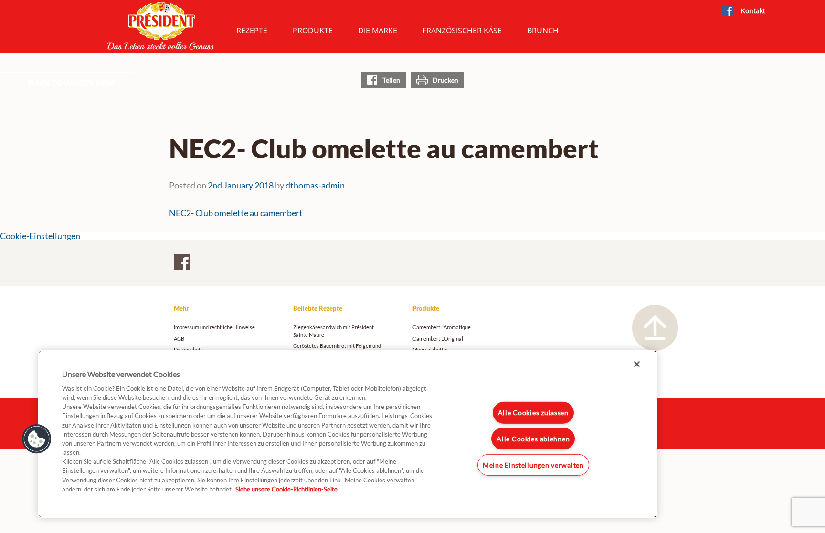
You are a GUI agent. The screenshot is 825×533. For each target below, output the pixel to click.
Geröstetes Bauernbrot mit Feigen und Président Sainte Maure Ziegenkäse (337, 349)
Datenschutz (188, 349)
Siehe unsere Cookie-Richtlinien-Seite (286, 489)
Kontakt (753, 10)
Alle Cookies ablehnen (533, 439)
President (161, 26)
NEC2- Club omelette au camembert (236, 213)
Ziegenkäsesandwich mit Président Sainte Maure (333, 330)
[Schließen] (636, 364)
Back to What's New (71, 82)
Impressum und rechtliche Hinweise (214, 327)
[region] (347, 434)
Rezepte (251, 30)
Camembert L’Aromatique (441, 327)
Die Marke (377, 30)
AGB (179, 338)
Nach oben (655, 328)
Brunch (543, 30)
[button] (36, 439)
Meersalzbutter (430, 349)
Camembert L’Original (437, 338)
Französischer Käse (462, 30)
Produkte (313, 30)
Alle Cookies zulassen (533, 412)
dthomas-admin (315, 185)
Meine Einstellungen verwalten (533, 465)
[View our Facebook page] (727, 11)
